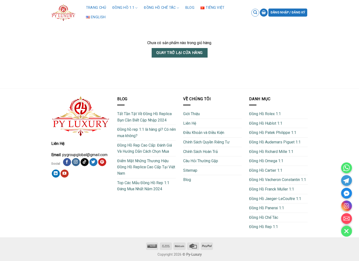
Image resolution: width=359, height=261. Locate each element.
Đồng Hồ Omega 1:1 (266, 161)
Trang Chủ (96, 8)
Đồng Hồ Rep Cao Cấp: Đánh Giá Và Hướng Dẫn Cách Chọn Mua (144, 148)
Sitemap (190, 170)
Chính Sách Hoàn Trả (200, 151)
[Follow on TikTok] (85, 162)
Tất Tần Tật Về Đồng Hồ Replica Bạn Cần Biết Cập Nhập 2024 (144, 116)
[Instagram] (346, 206)
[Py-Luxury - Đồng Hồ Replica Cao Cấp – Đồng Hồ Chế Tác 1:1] (63, 12)
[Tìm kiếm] (255, 13)
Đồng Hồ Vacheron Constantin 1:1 (277, 179)
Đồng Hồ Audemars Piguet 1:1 (275, 142)
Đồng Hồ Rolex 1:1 (265, 113)
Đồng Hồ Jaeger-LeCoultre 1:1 (275, 198)
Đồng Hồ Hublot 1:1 (265, 123)
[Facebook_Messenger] (346, 193)
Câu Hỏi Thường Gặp (200, 161)
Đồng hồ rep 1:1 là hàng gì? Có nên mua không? (146, 132)
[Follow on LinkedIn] (56, 174)
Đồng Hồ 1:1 (123, 8)
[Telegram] (346, 180)
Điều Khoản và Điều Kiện (203, 132)
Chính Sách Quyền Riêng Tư (206, 142)
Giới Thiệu (191, 113)
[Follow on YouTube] (65, 174)
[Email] (346, 218)
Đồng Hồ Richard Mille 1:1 (271, 151)
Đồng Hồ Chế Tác (160, 8)
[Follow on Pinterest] (102, 162)
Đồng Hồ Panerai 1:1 (266, 208)
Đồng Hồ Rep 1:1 (263, 226)
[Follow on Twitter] (93, 162)
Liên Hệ (189, 123)
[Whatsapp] (346, 167)
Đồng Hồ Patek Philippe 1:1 (272, 132)
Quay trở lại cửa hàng (179, 52)
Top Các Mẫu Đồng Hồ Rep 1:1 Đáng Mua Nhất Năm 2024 (143, 186)
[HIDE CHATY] (346, 231)
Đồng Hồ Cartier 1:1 (265, 170)
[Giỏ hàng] (264, 13)
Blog (189, 8)
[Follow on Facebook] (67, 162)
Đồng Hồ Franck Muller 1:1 (271, 189)
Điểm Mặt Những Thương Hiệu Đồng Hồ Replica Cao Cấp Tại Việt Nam (146, 167)
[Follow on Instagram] (76, 162)
